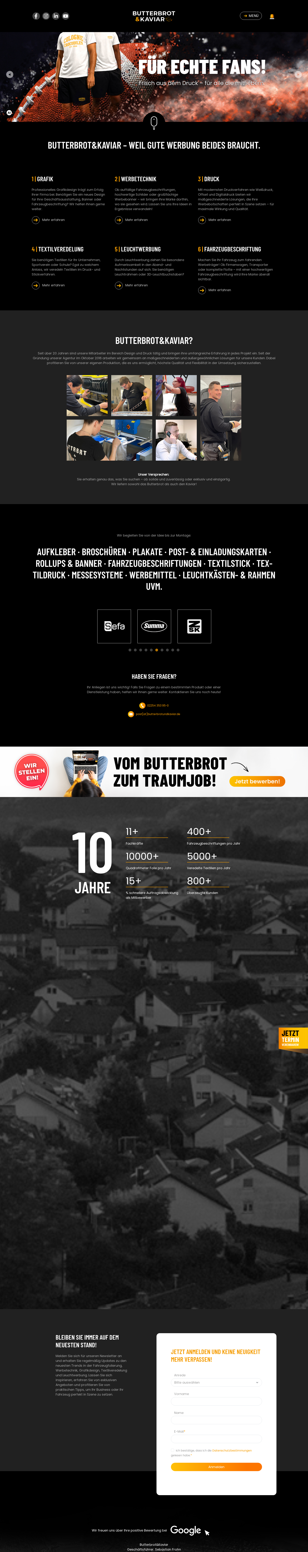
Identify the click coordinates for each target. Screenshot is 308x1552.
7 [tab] (162, 650)
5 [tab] (151, 650)
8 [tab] (167, 650)
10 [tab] (178, 650)
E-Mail (179, 1431)
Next (298, 74)
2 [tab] (135, 650)
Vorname (181, 1394)
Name (179, 1413)
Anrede (180, 1375)
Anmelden (216, 1467)
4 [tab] (146, 650)
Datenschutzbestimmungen (232, 1450)
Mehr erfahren (52, 220)
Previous (9, 74)
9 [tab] (173, 650)
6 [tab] (157, 650)
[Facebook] (37, 16)
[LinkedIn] (56, 16)
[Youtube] (65, 16)
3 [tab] (141, 650)
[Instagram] (46, 16)
